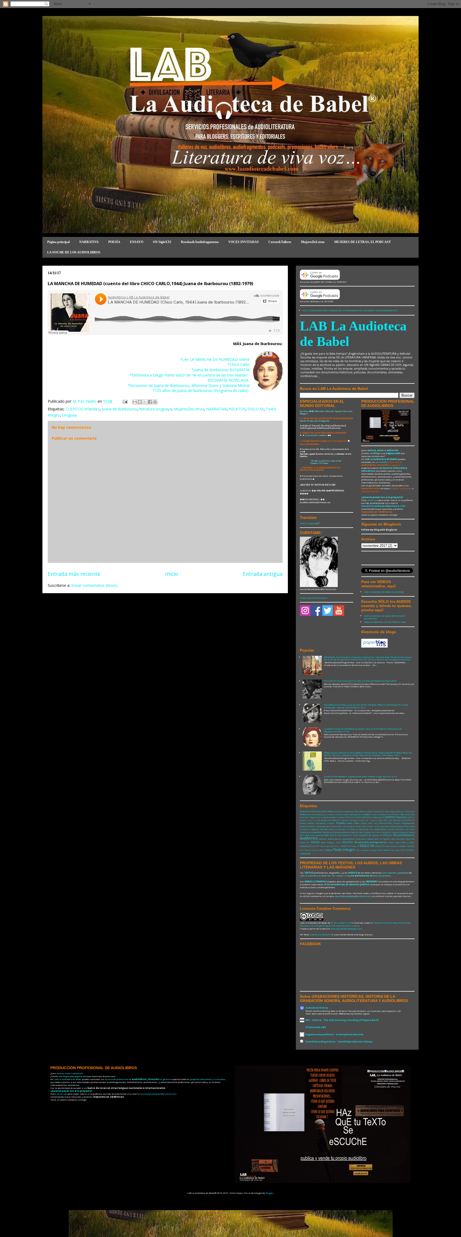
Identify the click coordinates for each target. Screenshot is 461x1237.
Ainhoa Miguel (390, 811)
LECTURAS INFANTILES (395, 829)
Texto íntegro (344, 849)
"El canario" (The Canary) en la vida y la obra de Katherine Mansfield (360, 680)
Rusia (313, 846)
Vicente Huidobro (383, 850)
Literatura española (310, 832)
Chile (402, 814)
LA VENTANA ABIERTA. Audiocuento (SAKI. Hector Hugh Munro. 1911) (360, 776)
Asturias (346, 814)
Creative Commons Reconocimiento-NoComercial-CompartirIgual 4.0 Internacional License (355, 924)
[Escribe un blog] (139, 402)
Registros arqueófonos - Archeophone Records (334, 1034)
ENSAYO (136, 242)
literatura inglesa (350, 832)
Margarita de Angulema (390, 832)
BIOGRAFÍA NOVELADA (228, 380)
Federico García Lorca (369, 823)
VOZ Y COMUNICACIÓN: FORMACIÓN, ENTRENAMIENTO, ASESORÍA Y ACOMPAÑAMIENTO (350, 310)
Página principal (58, 242)
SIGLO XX (256, 408)
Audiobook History (316, 1007)
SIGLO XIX (346, 845)
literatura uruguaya (155, 408)
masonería (319, 835)
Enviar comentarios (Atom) (94, 585)
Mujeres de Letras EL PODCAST (376, 835)
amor (413, 811)
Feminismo (385, 823)
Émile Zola (388, 820)
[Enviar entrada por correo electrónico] (125, 401)
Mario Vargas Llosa (307, 835)
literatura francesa (332, 832)
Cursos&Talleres (279, 242)
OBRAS (376, 839)
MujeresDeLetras (313, 242)
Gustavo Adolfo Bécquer (364, 826)
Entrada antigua (263, 573)
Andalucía (305, 814)
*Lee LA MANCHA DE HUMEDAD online (214, 359)
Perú (307, 842)
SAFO (317, 846)
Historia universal (397, 826)
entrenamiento (320, 823)
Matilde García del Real (332, 835)
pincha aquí (373, 500)
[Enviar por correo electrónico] (134, 402)
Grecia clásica (337, 826)
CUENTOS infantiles (83, 408)
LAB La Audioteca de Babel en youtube (384, 591)
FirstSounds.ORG (315, 1027)
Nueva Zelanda (367, 839)
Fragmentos (408, 823)
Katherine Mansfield (319, 829)
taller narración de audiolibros (396, 846)
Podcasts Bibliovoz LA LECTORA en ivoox (385, 621)
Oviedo (407, 839)
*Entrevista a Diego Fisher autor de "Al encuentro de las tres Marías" (189, 375)
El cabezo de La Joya (367, 820)
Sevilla (326, 846)
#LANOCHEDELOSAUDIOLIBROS (317, 811)
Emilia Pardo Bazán (400, 820)
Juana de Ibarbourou (119, 408)
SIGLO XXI (380, 845)
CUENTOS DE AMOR (352, 817)
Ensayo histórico (307, 823)
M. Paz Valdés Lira (341, 922)
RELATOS (237, 408)
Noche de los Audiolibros (341, 838)
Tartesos (307, 850)
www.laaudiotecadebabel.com (346, 928)
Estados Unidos (352, 823)
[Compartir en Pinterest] (155, 402)
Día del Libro (323, 820)
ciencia (406, 814)
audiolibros (367, 814)
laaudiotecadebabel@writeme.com (383, 505)
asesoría (339, 814)
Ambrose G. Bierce (403, 811)
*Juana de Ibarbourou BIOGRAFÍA (220, 369)
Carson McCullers (393, 814)
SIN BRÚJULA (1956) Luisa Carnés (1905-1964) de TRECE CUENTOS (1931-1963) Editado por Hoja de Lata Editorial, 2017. (366, 706)
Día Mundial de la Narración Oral (340, 820)
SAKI (322, 846)
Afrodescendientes (366, 811)
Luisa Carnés (376, 832)
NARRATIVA (89, 242)
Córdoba (341, 817)
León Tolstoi (410, 829)
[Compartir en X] (145, 402)
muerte (355, 835)
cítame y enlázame (320, 934)
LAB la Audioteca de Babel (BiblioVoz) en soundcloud (385, 617)
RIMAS (412, 842)
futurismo (312, 826)
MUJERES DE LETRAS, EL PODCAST (362, 242)
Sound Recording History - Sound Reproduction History (338, 1041)
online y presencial (397, 839)
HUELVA (408, 826)
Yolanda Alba (305, 853)
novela (357, 839)
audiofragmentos (355, 814)
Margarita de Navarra (407, 832)
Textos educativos (363, 850)
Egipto (355, 820)
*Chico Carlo (238, 364)
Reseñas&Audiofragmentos (200, 242)
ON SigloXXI (162, 242)
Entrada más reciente (74, 573)
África (357, 811)
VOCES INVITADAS (243, 242)
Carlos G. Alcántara (379, 814)
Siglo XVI (355, 846)
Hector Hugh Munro (381, 826)
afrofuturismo (379, 811)
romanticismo (305, 846)
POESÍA (114, 242)
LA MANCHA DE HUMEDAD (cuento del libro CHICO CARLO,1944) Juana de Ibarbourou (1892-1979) (363, 730)
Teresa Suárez (318, 850)
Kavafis (331, 829)
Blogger (269, 1192)
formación (396, 823)
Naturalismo (323, 839)
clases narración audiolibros (327, 817)
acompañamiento (348, 811)
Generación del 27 (324, 826)
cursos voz (312, 820)
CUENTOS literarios (394, 817)
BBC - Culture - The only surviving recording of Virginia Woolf (342, 1019)
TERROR (328, 849)
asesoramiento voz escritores (323, 814)
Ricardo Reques (395, 842)
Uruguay (69, 415)
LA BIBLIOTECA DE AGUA (344, 829)
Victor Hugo (395, 850)
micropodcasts (346, 835)
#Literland (338, 811)
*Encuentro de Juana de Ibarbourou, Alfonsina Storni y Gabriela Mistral (188, 385)
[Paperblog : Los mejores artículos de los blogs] (374, 646)
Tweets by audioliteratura (313, 597)
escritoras (331, 823)
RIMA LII (405, 842)
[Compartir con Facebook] (150, 402)
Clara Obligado (310, 817)
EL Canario (379, 820)
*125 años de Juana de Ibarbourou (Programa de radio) (201, 390)
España (340, 823)
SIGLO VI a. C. (335, 846)
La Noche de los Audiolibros (370, 829)
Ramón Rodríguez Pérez (331, 842)
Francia (304, 826)
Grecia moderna (349, 826)
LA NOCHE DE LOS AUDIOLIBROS (73, 252)
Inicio (171, 573)
